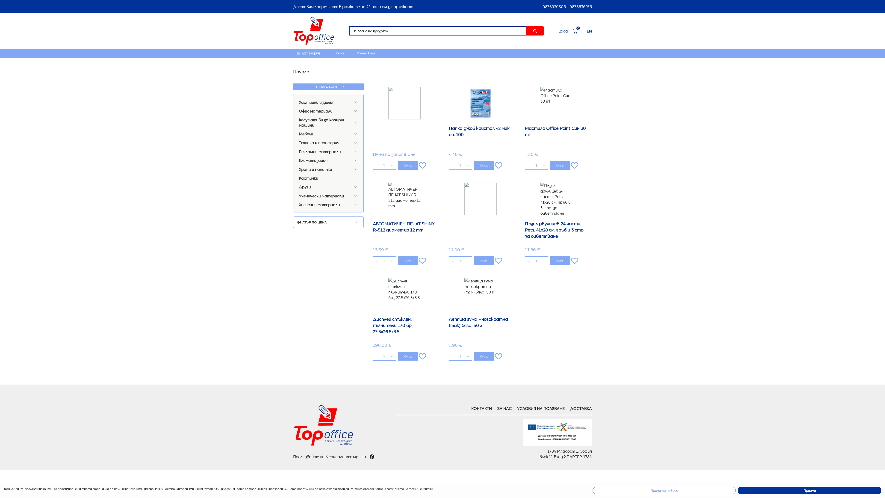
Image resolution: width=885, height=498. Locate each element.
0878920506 (554, 6)
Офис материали (316, 110)
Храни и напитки (315, 169)
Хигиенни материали (319, 204)
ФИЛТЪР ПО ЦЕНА (312, 222)
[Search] (535, 31)
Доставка (581, 408)
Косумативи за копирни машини (322, 122)
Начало (301, 71)
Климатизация (313, 160)
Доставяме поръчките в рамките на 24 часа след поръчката (353, 6)
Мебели (306, 133)
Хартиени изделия (316, 102)
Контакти (366, 53)
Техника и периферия (319, 142)
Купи (408, 165)
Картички (308, 178)
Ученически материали (321, 195)
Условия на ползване (541, 408)
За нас (340, 53)
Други (305, 186)
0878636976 (580, 6)
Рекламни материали (320, 151)
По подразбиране (327, 87)
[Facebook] (372, 456)
